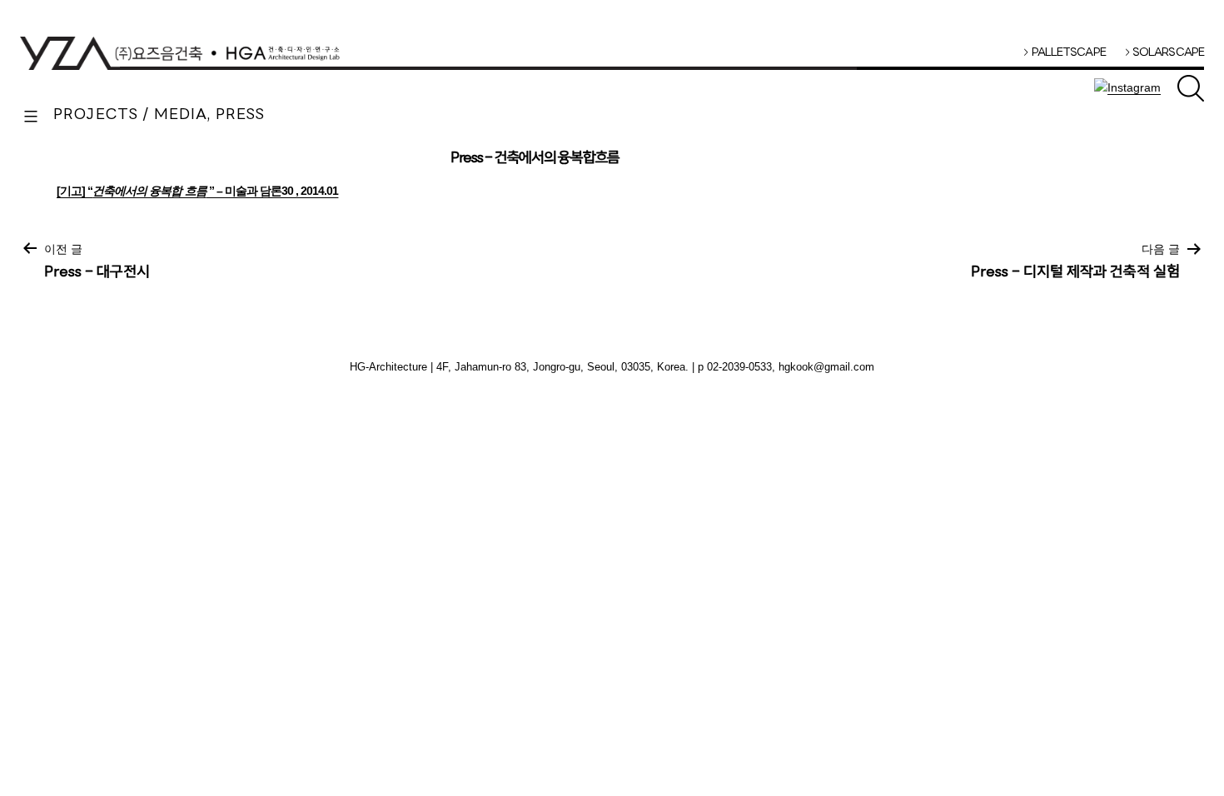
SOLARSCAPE (1165, 53)
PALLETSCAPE (1064, 53)
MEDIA (181, 115)
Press (241, 115)
